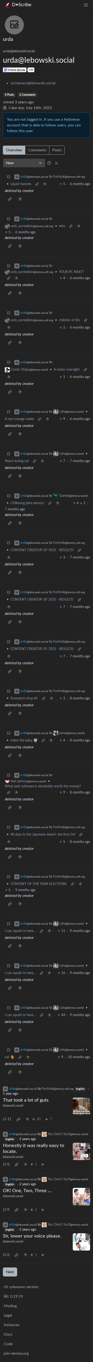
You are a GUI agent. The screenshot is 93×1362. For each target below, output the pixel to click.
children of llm (69, 320)
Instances (12, 1325)
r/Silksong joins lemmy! (27, 503)
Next (10, 1272)
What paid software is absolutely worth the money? (43, 786)
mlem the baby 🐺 (23, 740)
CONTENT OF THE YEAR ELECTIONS (38, 884)
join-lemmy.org (16, 1353)
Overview (14, 150)
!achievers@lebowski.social (33, 83)
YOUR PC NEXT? (71, 272)
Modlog (10, 1306)
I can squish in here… (20, 931)
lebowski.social (13, 1105)
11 (9, 1119)
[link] (44, 184)
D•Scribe (21, 4)
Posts (57, 150)
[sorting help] (49, 163)
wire (62, 226)
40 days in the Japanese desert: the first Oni (42, 834)
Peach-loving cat (17, 461)
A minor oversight (67, 369)
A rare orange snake (19, 419)
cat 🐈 (9, 1057)
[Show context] (37, 184)
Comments (37, 150)
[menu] (86, 4)
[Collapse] (8, 177)
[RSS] (56, 163)
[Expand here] (81, 1106)
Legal (8, 1315)
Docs (8, 1334)
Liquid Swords (20, 184)
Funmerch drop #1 (24, 698)
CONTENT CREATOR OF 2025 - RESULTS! (42, 550)
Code (8, 1344)
